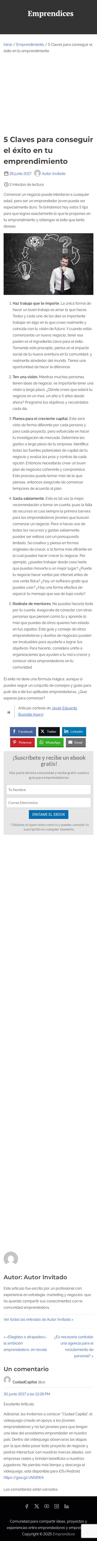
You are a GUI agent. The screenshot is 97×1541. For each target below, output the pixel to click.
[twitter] (36, 1508)
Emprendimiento (30, 44)
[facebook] (26, 1508)
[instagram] (56, 1508)
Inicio (8, 44)
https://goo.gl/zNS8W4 (24, 1477)
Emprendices (64, 1534)
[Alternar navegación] (48, 28)
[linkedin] (66, 1508)
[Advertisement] (48, 94)
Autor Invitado (54, 173)
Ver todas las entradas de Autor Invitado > (38, 1319)
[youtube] (46, 1508)
